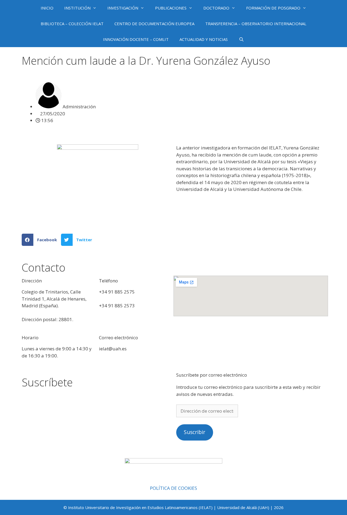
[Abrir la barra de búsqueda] (241, 39)
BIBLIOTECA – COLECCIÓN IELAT (72, 23)
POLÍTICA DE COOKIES (173, 488)
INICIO (47, 8)
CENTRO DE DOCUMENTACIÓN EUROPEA (154, 23)
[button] (41, 240)
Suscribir (194, 432)
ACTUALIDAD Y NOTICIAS (203, 39)
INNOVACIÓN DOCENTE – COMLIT (136, 39)
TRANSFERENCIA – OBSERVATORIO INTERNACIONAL (255, 23)
